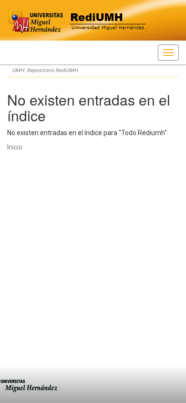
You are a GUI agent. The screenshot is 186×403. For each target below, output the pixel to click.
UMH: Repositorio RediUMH (45, 70)
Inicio (14, 147)
